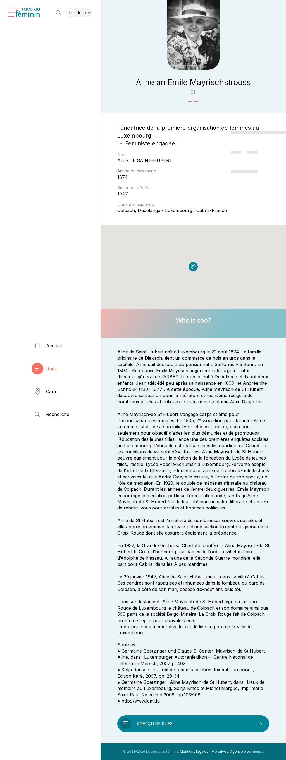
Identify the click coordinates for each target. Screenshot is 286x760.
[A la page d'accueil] (24, 12)
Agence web (240, 751)
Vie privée (220, 751)
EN (87, 12)
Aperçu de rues (155, 723)
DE (79, 12)
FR (71, 12)
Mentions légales (194, 751)
